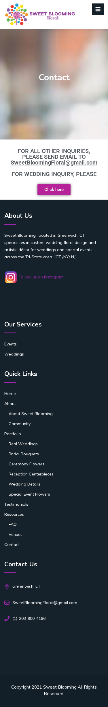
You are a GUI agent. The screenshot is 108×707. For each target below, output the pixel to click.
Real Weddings (23, 443)
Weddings (14, 354)
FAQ (13, 524)
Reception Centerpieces (31, 474)
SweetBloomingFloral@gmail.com (54, 162)
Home (10, 393)
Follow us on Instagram (41, 277)
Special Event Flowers (29, 494)
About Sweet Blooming (31, 413)
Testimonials (16, 504)
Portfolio (12, 433)
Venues (15, 534)
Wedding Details (24, 484)
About (10, 403)
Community (20, 423)
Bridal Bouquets (24, 453)
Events (10, 344)
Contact (12, 544)
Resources (14, 514)
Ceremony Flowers (26, 464)
